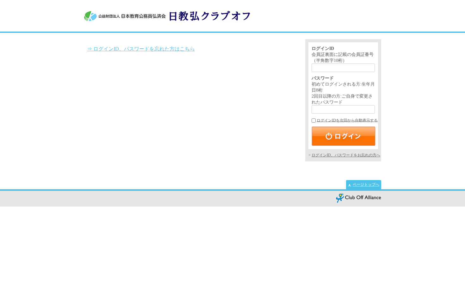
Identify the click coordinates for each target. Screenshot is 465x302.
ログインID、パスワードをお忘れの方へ (346, 155)
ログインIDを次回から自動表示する (347, 120)
